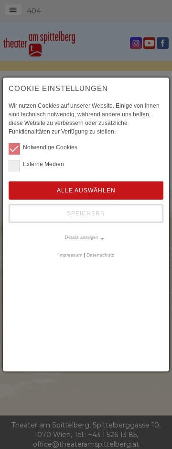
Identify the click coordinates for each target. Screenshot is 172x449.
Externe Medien (43, 164)
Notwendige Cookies (50, 147)
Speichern (86, 213)
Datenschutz (100, 255)
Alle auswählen (86, 190)
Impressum (70, 255)
